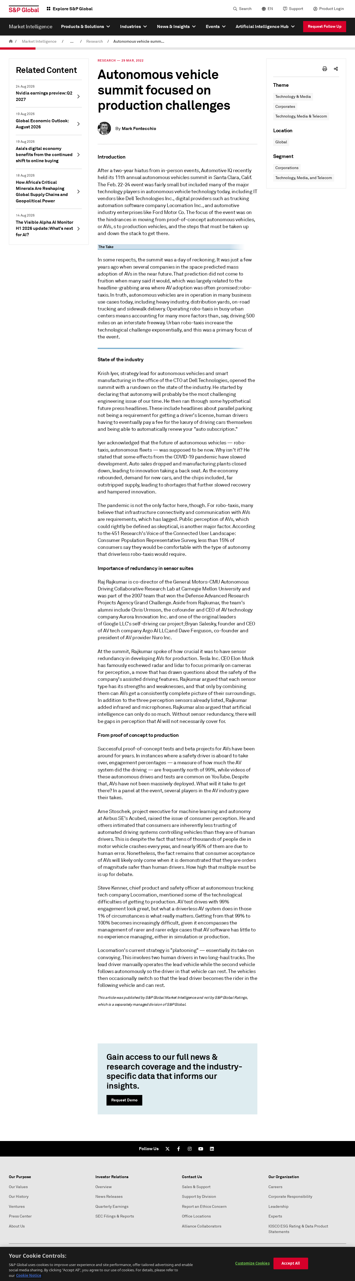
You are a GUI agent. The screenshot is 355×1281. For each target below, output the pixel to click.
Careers (275, 1187)
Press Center (20, 1216)
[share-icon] (336, 68)
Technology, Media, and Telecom (303, 177)
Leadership (278, 1206)
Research (94, 41)
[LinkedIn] (211, 1148)
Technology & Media (293, 96)
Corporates (285, 106)
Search (245, 8)
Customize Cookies (252, 1263)
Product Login (331, 8)
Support (296, 8)
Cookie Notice (28, 1275)
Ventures (17, 1206)
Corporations (286, 167)
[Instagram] (189, 1148)
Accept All (291, 1263)
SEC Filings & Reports (114, 1216)
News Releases (109, 1196)
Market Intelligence (39, 41)
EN (270, 8)
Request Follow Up (324, 26)
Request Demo (124, 1099)
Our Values (18, 1187)
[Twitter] (167, 1148)
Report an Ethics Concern (204, 1206)
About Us (17, 1226)
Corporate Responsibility (290, 1196)
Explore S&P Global (73, 9)
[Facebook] (178, 1148)
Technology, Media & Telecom (301, 116)
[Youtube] (200, 1148)
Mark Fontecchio (139, 128)
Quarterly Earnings (111, 1206)
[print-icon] (324, 68)
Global (281, 142)
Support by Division (199, 1196)
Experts (275, 1216)
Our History (19, 1196)
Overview (103, 1187)
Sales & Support (196, 1187)
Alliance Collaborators (201, 1226)
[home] (11, 41)
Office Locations (196, 1216)
